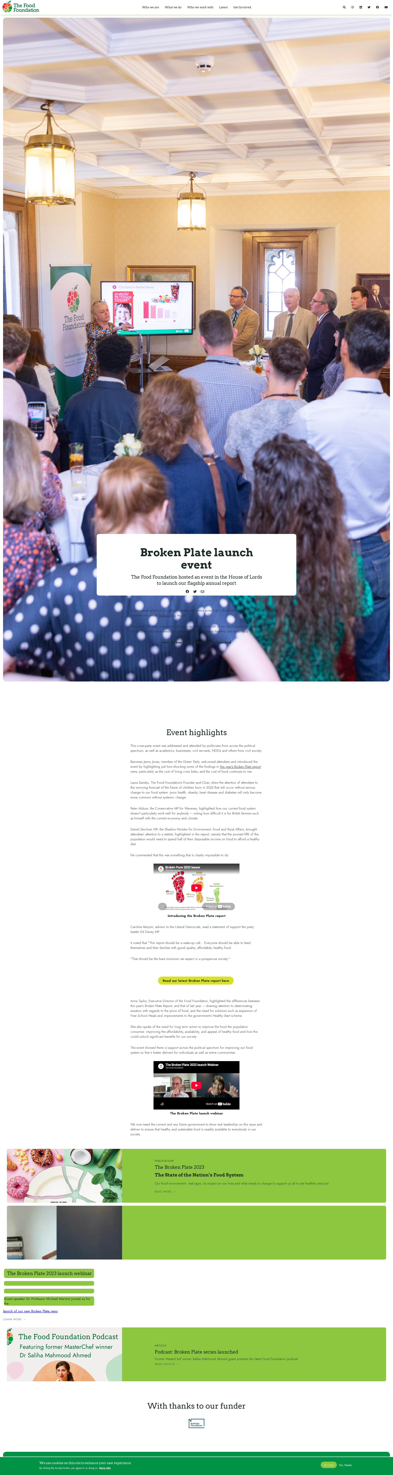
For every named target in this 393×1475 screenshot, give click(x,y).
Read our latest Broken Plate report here (196, 980)
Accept (329, 1464)
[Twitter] (369, 7)
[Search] (344, 7)
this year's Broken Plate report (240, 766)
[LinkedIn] (360, 7)
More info (105, 1468)
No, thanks (345, 1465)
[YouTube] (386, 7)
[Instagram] (352, 7)
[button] (150, 7)
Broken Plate (167, 615)
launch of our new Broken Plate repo (30, 1311)
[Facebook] (377, 7)
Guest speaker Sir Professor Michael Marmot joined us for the (47, 1301)
